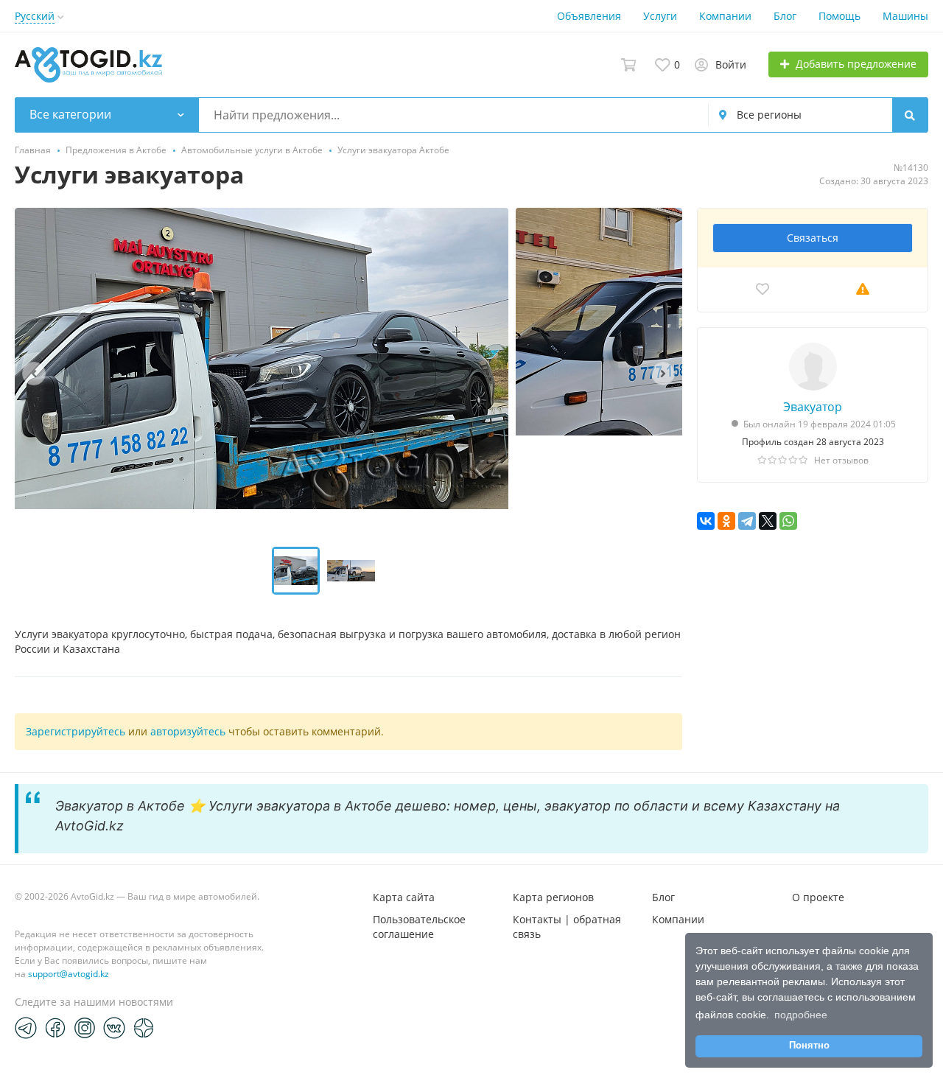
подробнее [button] (800, 1015)
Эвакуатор (812, 407)
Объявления (589, 16)
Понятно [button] (809, 1045)
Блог (785, 16)
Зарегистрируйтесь (75, 731)
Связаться (812, 238)
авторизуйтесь (187, 731)
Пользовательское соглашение (419, 926)
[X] (768, 521)
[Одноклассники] (726, 521)
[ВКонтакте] (706, 521)
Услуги (660, 16)
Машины (905, 16)
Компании (725, 16)
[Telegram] (747, 521)
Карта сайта (404, 897)
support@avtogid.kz (68, 973)
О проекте (818, 897)
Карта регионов (553, 897)
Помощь (839, 16)
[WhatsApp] (788, 521)
